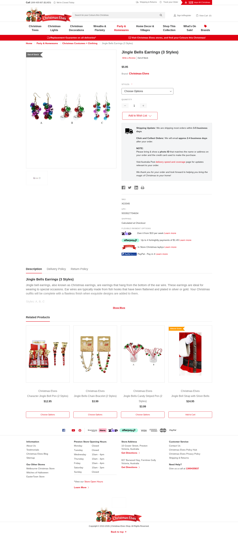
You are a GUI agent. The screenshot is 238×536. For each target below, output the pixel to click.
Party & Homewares (121, 28)
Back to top (117, 532)
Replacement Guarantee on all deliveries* (73, 37)
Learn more (170, 233)
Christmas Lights (54, 28)
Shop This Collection (169, 28)
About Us (31, 445)
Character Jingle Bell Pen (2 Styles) (47, 396)
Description (34, 269)
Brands (205, 30)
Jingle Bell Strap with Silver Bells (190, 396)
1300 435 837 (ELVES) (41, 2)
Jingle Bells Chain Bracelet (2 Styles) (95, 396)
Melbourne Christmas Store (40, 468)
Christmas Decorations (76, 28)
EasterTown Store (35, 476)
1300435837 (192, 468)
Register (187, 15)
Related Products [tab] (38, 317)
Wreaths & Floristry (99, 28)
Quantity (127, 99)
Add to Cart (190, 415)
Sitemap (30, 458)
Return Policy (79, 269)
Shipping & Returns (148, 2)
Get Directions (129, 453)
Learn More (80, 487)
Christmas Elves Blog (37, 453)
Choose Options (48, 415)
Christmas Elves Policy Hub (183, 449)
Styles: (127, 84)
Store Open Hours (93, 481)
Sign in (180, 15)
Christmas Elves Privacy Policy (184, 453)
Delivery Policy (56, 269)
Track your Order (170, 2)
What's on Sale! (189, 28)
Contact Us (174, 445)
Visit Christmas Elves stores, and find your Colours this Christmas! (169, 37)
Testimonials (32, 449)
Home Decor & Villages (145, 28)
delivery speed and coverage (170, 162)
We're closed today (65, 2)
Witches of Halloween (37, 472)
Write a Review (129, 58)
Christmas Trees (35, 28)
